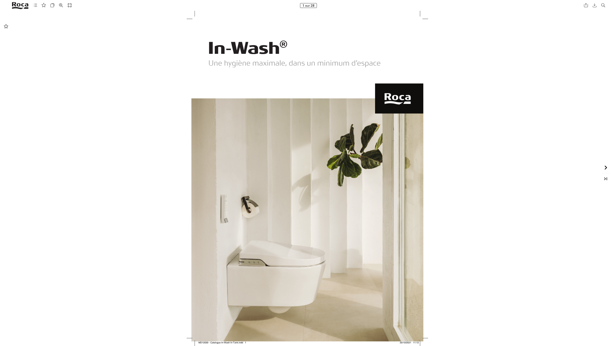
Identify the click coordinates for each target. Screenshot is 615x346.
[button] (35, 5)
